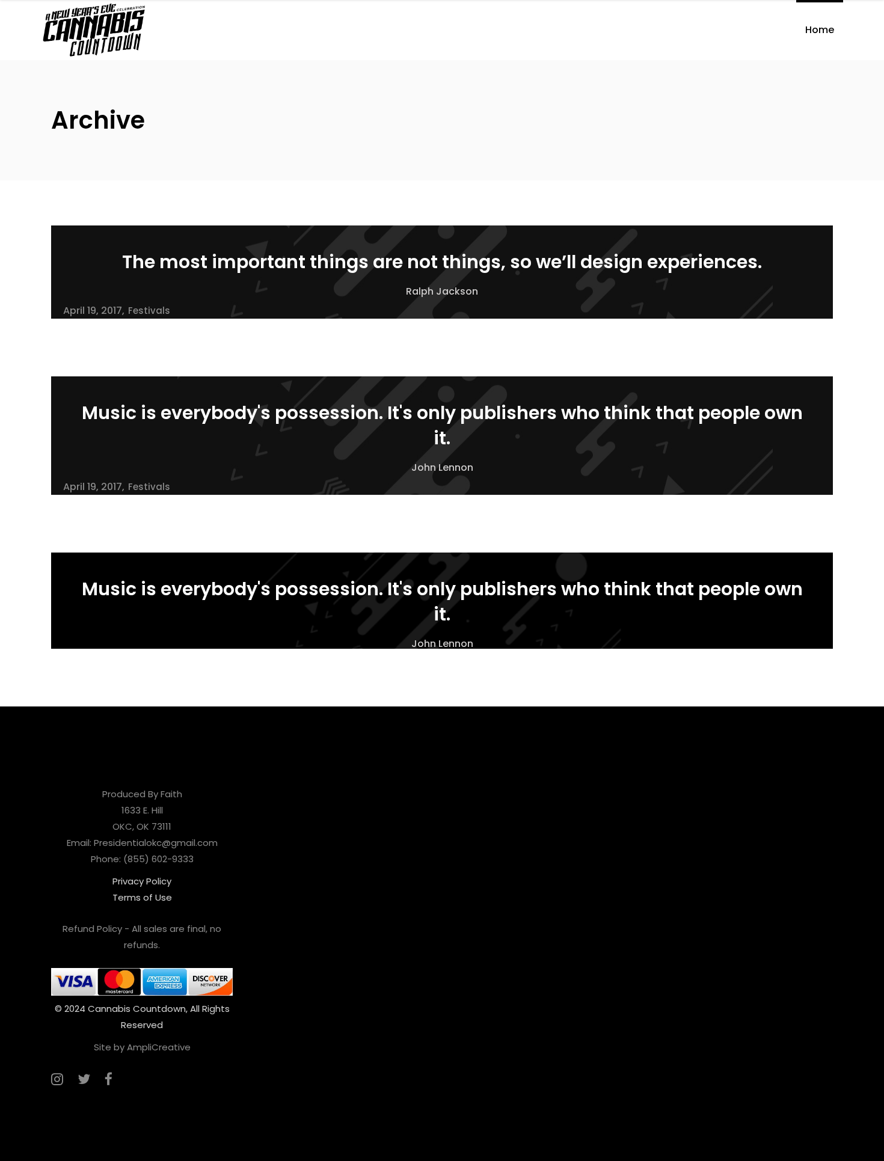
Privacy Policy (141, 881)
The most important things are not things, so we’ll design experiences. (442, 262)
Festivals (149, 310)
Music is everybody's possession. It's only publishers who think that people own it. (442, 425)
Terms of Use (142, 897)
